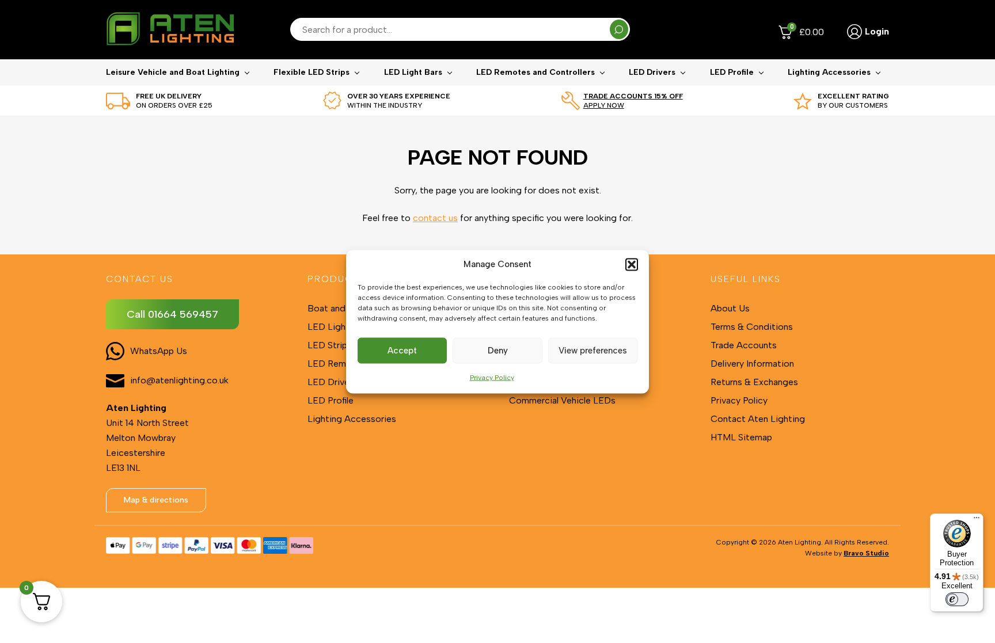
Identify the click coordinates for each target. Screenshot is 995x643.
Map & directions (156, 500)
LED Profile (732, 72)
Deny (498, 350)
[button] (631, 264)
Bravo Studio (866, 553)
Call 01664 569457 (172, 314)
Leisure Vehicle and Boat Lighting (173, 72)
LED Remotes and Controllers (535, 72)
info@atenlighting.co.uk (179, 380)
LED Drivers (652, 72)
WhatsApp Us (158, 350)
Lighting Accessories (829, 72)
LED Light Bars (413, 72)
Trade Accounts (744, 345)
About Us (730, 308)
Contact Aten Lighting (758, 418)
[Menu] (976, 520)
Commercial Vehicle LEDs (562, 400)
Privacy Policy (492, 377)
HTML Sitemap (741, 437)
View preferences (593, 350)
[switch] (957, 599)
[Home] (170, 30)
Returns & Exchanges (754, 381)
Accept (402, 350)
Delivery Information (752, 363)
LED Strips (329, 345)
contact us (435, 217)
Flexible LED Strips (312, 72)
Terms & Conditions (752, 326)
